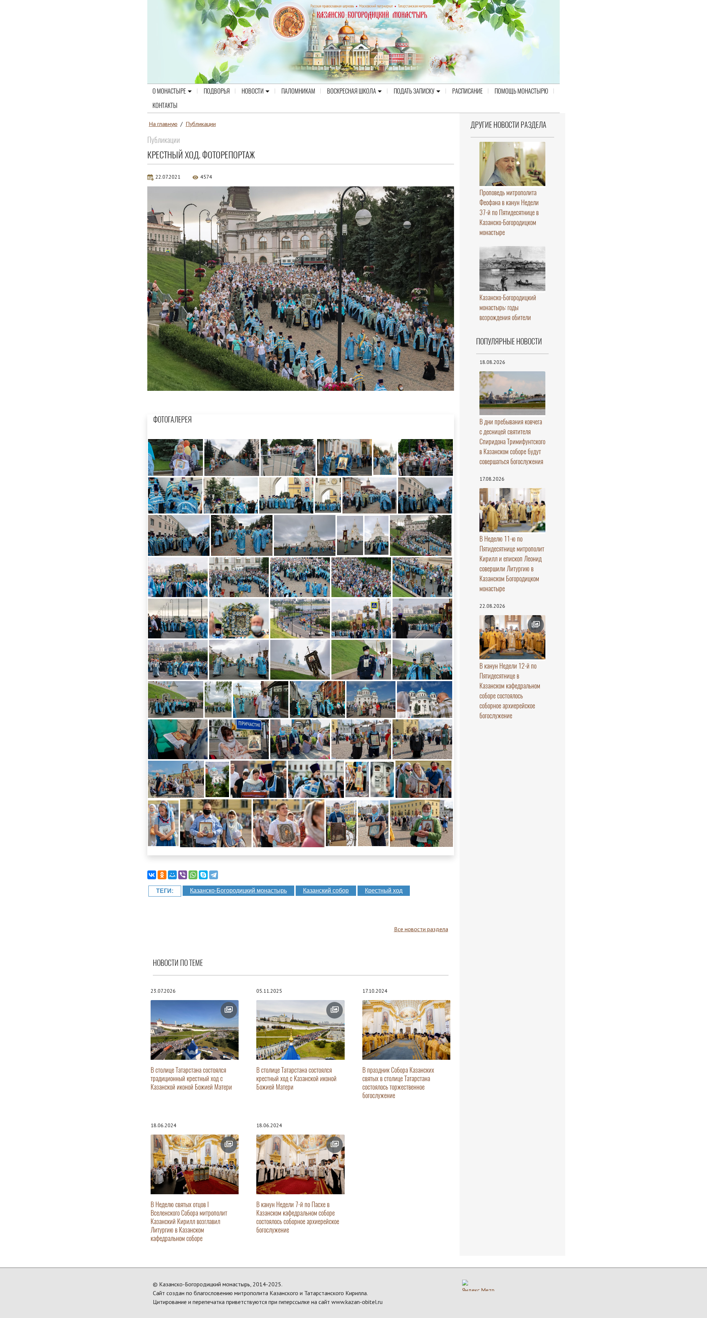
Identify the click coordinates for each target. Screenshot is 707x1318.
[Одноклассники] (162, 874)
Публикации (201, 123)
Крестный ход (383, 890)
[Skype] (203, 874)
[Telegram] (213, 874)
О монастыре (169, 91)
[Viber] (182, 874)
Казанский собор (326, 890)
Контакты (164, 105)
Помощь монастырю (521, 91)
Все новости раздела (421, 929)
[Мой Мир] (172, 874)
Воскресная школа (351, 91)
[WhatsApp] (193, 874)
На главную (163, 123)
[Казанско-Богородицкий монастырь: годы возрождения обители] (512, 268)
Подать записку (414, 91)
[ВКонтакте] (151, 874)
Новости (253, 91)
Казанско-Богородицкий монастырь (238, 890)
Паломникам (298, 91)
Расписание (467, 91)
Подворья (217, 91)
